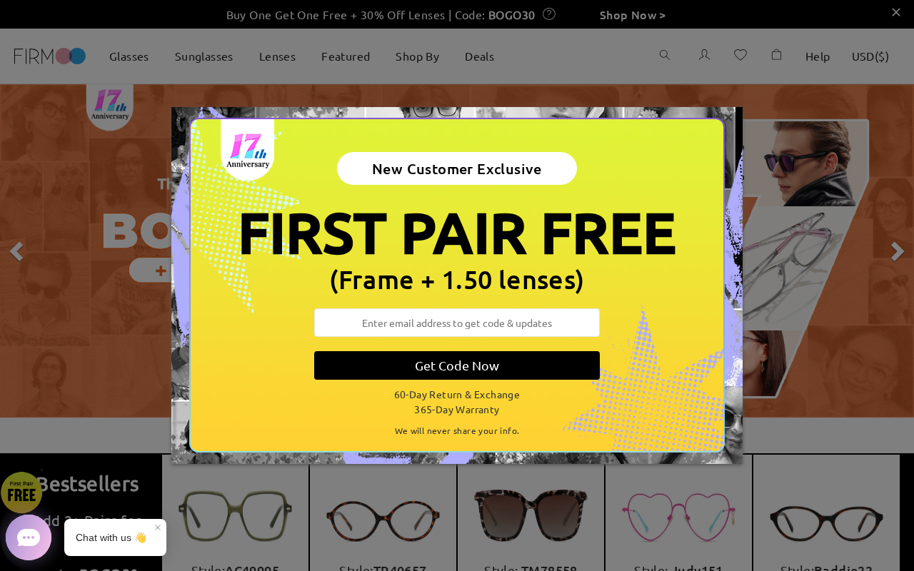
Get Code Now (457, 365)
